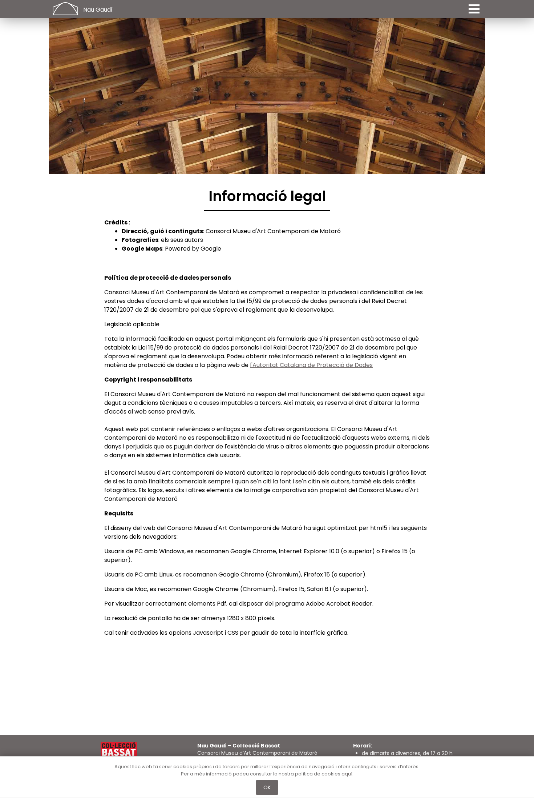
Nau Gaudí (98, 9)
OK (267, 787)
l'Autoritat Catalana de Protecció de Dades (311, 365)
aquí (346, 773)
